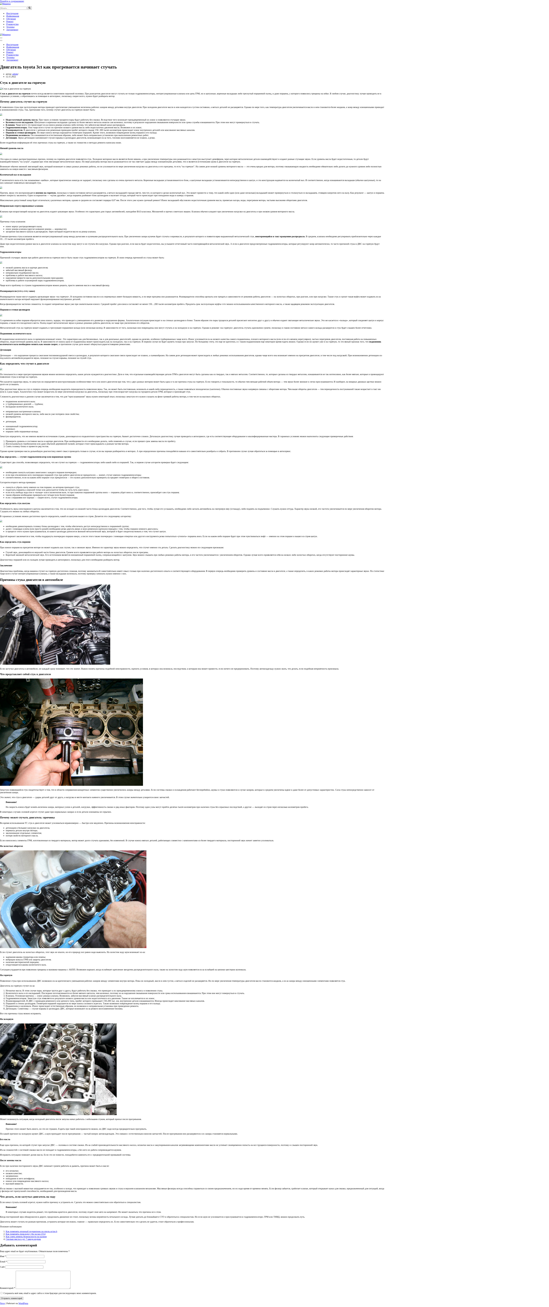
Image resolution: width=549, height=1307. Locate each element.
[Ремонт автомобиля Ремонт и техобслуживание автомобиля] (5, 4)
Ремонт (9, 21)
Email (3, 1261)
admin (15, 74)
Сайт (2, 1267)
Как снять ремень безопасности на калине (26, 1236)
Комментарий (7, 1288)
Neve (2, 1303)
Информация (12, 16)
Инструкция (12, 13)
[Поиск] (29, 8)
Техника (10, 27)
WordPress (23, 1303)
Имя (3, 1256)
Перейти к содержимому (12, 1)
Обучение (11, 19)
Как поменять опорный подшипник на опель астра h (31, 1231)
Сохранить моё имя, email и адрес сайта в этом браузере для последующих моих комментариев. (50, 1293)
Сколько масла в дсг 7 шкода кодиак (23, 1239)
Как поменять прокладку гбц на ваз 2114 (25, 1234)
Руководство (12, 24)
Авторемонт (12, 29)
